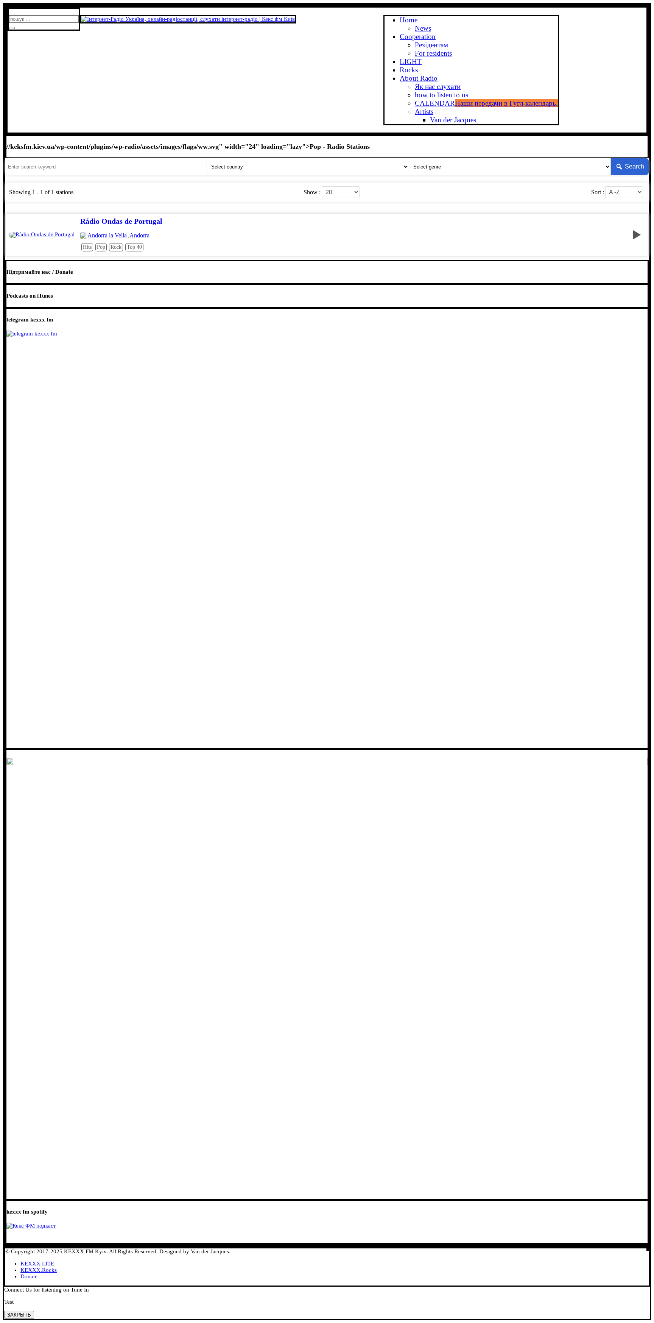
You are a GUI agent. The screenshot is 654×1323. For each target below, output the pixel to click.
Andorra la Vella (107, 235)
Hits (87, 247)
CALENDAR (486, 103)
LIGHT (411, 62)
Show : (312, 192)
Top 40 (134, 247)
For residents (433, 53)
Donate (28, 1276)
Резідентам (431, 45)
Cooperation (418, 37)
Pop (101, 247)
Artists (424, 111)
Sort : (597, 192)
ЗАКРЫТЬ (19, 1315)
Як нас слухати (438, 86)
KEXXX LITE (37, 1264)
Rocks (409, 70)
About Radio (419, 78)
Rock (116, 247)
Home (408, 20)
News (423, 28)
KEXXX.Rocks (38, 1270)
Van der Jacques (453, 120)
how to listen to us (441, 95)
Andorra (139, 235)
